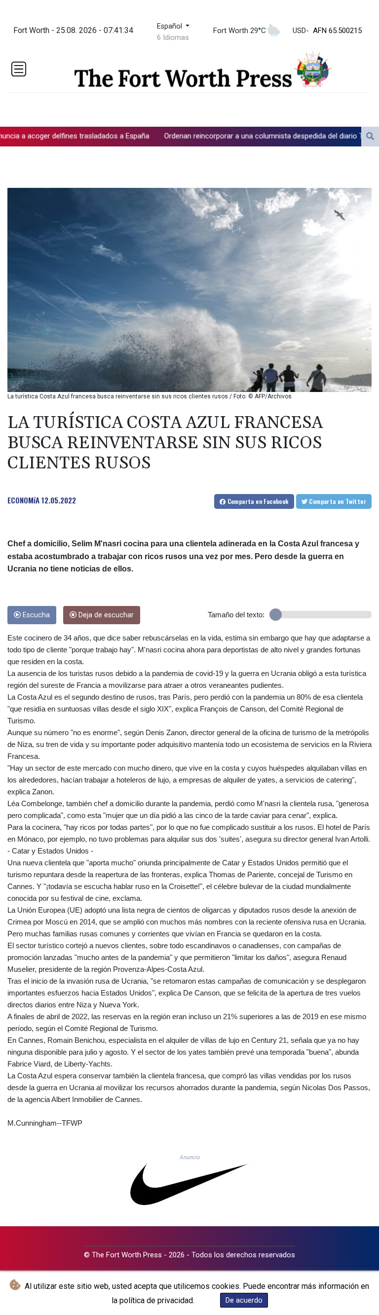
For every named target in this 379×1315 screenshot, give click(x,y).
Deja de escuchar (105, 615)
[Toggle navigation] (19, 69)
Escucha (35, 615)
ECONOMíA (23, 500)
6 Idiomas (173, 37)
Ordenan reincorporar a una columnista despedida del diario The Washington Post (235, 135)
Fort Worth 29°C (239, 30)
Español (170, 26)
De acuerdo (244, 1300)
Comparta (257, 501)
